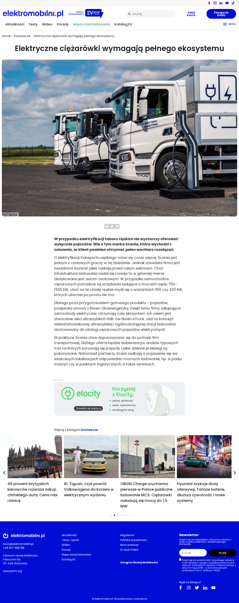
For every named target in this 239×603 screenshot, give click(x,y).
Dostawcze (22, 36)
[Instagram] (189, 588)
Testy (33, 24)
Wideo (47, 24)
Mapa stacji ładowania (91, 24)
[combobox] (151, 14)
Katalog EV (123, 24)
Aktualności (14, 24)
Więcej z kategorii (67, 430)
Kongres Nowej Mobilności (139, 562)
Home (6, 36)
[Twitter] (197, 588)
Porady (63, 24)
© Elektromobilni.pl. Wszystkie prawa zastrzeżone (119, 598)
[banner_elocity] (119, 415)
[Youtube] (213, 588)
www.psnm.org (12, 571)
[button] (106, 226)
